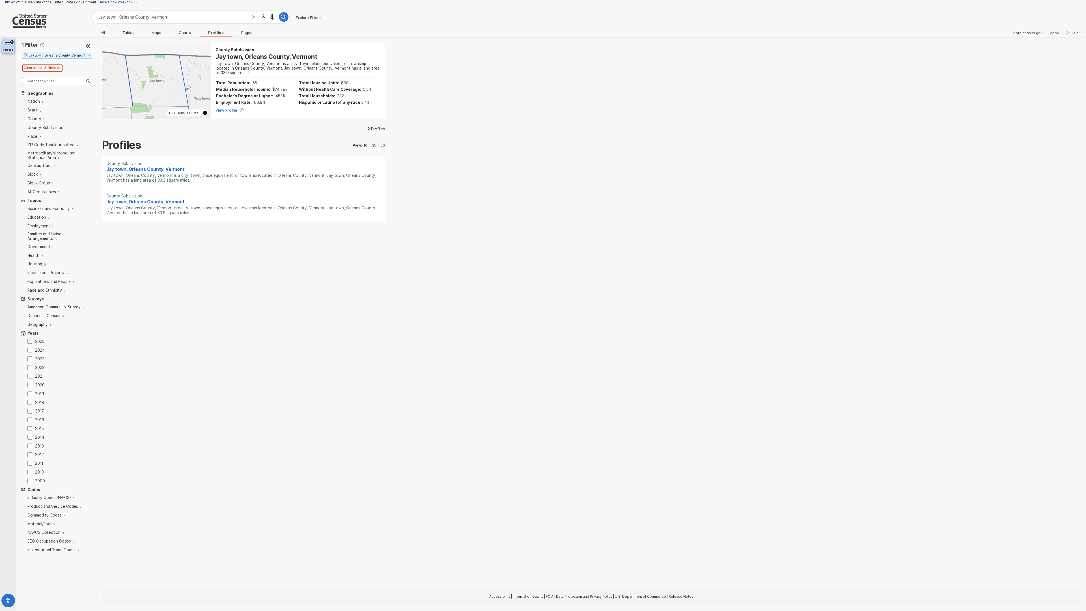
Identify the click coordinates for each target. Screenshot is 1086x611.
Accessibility (499, 597)
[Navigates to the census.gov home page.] (24, 25)
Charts (185, 32)
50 (383, 145)
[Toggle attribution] (205, 112)
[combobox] (191, 17)
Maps (156, 32)
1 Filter (30, 45)
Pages (246, 32)
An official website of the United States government (53, 2)
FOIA (549, 597)
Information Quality (528, 597)
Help (1075, 33)
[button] (263, 17)
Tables (128, 32)
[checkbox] (30, 341)
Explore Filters (308, 17)
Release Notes (681, 597)
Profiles (216, 32)
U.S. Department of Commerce (640, 597)
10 (365, 145)
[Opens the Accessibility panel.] (8, 602)
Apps (1054, 33)
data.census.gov (1027, 33)
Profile (376, 129)
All (103, 32)
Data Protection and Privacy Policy (584, 597)
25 (374, 145)
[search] (56, 81)
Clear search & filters (40, 68)
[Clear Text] (254, 17)
